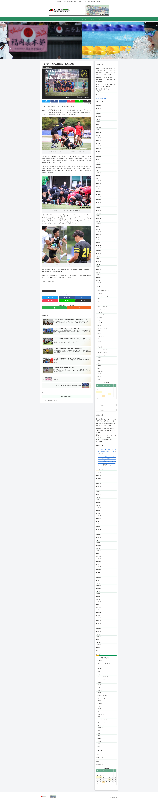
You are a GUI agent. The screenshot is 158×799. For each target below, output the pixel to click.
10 (97, 392)
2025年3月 (98, 151)
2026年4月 (98, 116)
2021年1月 (98, 266)
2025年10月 (99, 132)
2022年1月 (98, 237)
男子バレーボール (102, 352)
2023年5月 (98, 202)
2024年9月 (98, 164)
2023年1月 (98, 210)
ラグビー (100, 317)
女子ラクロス (101, 331)
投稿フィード (99, 757)
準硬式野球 (101, 347)
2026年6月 (98, 111)
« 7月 (97, 401)
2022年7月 (98, 226)
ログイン (98, 754)
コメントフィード (100, 761)
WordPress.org (99, 764)
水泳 (99, 344)
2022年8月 (98, 223)
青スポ (99, 376)
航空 (99, 368)
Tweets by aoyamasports (102, 98)
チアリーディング (102, 306)
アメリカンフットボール (104, 296)
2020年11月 (99, 272)
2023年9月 (98, 191)
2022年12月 (99, 213)
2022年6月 (98, 229)
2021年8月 (98, 250)
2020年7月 (98, 283)
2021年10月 (99, 245)
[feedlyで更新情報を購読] (54, 307)
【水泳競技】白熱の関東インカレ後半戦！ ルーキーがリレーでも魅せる (105, 74)
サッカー (100, 301)
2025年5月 (98, 146)
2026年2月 (98, 121)
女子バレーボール (102, 328)
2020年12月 (99, 269)
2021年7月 (98, 253)
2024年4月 (98, 178)
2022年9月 (98, 221)
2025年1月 (98, 154)
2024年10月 (99, 162)
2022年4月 (98, 234)
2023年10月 (99, 189)
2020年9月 (98, 277)
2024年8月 (98, 167)
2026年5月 (98, 113)
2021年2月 (98, 264)
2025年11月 (99, 129)
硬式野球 (100, 360)
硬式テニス (101, 357)
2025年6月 (98, 143)
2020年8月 (98, 280)
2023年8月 (98, 194)
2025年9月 (98, 135)
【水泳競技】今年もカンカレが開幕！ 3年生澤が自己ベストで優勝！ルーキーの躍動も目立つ (106, 79)
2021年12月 (99, 240)
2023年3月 (98, 207)
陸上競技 (100, 374)
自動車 (99, 365)
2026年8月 (98, 105)
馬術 (99, 379)
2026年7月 (98, 108)
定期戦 (99, 333)
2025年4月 (98, 148)
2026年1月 (98, 124)
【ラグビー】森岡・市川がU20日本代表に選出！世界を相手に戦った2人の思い (106, 69)
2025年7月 (98, 140)
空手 (99, 363)
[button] (2, 41)
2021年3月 (98, 261)
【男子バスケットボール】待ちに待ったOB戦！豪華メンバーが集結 (106, 85)
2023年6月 (98, 199)
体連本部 (100, 323)
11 (100, 392)
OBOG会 (100, 293)
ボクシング (101, 314)
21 (109, 394)
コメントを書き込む (66, 396)
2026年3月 (98, 119)
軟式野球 (100, 371)
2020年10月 (99, 274)
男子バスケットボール (103, 349)
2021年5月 (98, 256)
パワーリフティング (103, 309)
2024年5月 (98, 175)
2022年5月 (98, 232)
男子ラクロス (101, 355)
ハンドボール (101, 312)
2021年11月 (99, 242)
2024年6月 (98, 172)
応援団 (99, 341)
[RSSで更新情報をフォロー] (79, 307)
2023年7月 (98, 197)
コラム (99, 298)
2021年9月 (98, 248)
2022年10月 (99, 218)
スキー (99, 304)
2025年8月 (98, 138)
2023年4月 (98, 205)
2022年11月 (99, 215)
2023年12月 (99, 183)
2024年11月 (99, 159)
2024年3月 (98, 181)
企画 (99, 320)
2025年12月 (99, 127)
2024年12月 (99, 156)
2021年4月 (98, 258)
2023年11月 (99, 186)
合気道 (99, 325)
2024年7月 (98, 170)
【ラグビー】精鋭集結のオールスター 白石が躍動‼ (106, 90)
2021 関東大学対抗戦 (103, 290)
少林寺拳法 (101, 336)
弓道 (99, 339)
